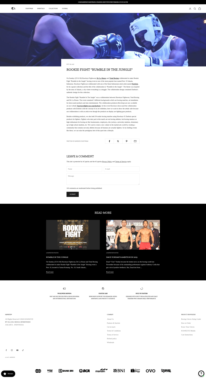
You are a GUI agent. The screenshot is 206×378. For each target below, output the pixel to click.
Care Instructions (187, 335)
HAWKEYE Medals (188, 331)
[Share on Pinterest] (126, 141)
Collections (53, 8)
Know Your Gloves (187, 327)
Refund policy (112, 338)
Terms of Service (121, 161)
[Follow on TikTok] (23, 350)
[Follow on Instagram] (12, 350)
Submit (73, 194)
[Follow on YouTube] (17, 350)
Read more (50, 272)
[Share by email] (135, 141)
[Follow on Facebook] (6, 350)
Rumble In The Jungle (57, 257)
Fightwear (29, 8)
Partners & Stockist (113, 323)
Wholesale (110, 342)
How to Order (186, 323)
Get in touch (111, 327)
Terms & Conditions (114, 331)
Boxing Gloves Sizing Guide (191, 319)
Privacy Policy (107, 161)
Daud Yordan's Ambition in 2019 (121, 257)
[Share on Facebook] (109, 141)
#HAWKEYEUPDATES (52, 253)
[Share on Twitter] (118, 141)
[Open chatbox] (201, 374)
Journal (65, 8)
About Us (110, 319)
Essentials (41, 8)
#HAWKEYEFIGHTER (112, 253)
